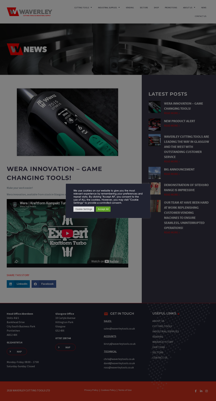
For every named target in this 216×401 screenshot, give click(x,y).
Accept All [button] (103, 209)
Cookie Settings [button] (83, 209)
